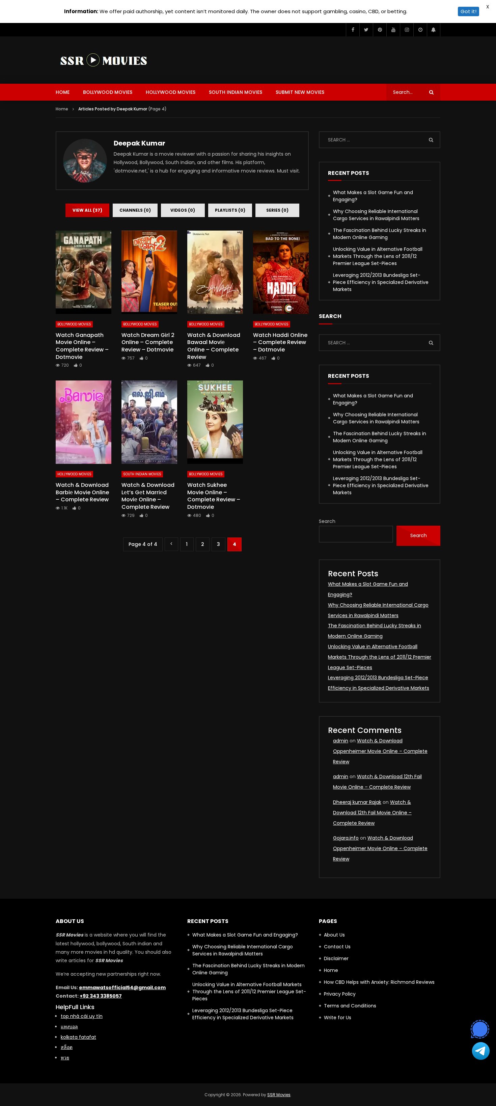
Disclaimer (336, 958)
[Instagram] (406, 29)
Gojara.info (346, 838)
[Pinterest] (379, 29)
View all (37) (87, 210)
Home (63, 92)
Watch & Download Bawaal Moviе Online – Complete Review (213, 346)
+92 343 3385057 (101, 996)
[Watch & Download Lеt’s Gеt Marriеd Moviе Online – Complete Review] (149, 422)
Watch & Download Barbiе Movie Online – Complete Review (82, 492)
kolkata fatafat (78, 1037)
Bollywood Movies (107, 92)
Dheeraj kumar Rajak (357, 802)
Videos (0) (182, 210)
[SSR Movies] (105, 60)
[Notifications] (433, 29)
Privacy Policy (340, 994)
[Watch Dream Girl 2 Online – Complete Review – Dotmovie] (149, 272)
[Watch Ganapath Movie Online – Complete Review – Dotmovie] (83, 272)
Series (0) (277, 210)
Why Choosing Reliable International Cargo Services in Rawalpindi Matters (376, 215)
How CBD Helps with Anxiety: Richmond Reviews (379, 982)
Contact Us (337, 946)
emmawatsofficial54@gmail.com (122, 987)
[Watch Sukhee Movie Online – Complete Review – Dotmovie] (215, 422)
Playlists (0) (230, 210)
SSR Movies (279, 1095)
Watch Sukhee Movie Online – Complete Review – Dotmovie (213, 496)
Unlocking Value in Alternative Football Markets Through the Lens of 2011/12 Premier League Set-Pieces (377, 256)
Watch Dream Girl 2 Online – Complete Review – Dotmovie (147, 342)
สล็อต (67, 1047)
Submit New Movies (300, 92)
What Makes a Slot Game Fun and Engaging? (373, 196)
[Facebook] (352, 29)
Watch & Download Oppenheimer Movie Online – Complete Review (380, 751)
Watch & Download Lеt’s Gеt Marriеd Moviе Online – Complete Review (147, 496)
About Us (334, 934)
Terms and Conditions (350, 1005)
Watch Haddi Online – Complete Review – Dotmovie (280, 342)
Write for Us (337, 1017)
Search (327, 521)
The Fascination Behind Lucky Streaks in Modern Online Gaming (379, 234)
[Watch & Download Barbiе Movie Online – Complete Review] (83, 422)
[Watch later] (420, 29)
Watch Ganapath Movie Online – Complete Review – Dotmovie (82, 346)
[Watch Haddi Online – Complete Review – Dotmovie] (281, 272)
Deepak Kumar (139, 143)
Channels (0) (135, 210)
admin (340, 740)
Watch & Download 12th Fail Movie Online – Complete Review (372, 812)
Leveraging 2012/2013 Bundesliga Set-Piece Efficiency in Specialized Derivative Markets (381, 282)
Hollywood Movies (170, 92)
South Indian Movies (235, 92)
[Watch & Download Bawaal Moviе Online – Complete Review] (215, 272)
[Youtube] (393, 29)
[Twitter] (366, 29)
